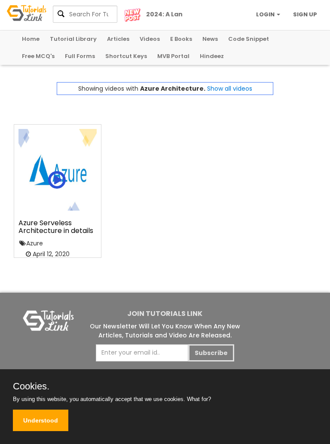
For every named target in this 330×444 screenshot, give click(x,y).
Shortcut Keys (126, 56)
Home (31, 39)
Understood (40, 420)
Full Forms (80, 56)
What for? (199, 399)
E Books (181, 39)
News (210, 39)
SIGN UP (305, 14)
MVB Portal (173, 56)
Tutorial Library (73, 39)
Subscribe (211, 353)
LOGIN (266, 14)
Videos (150, 39)
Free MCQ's (38, 56)
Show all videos (229, 88)
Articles (118, 39)
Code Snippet (248, 39)
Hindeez (212, 56)
